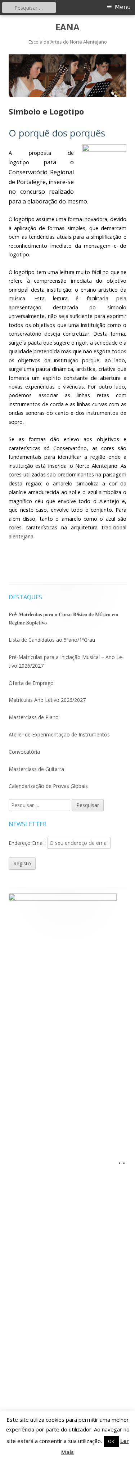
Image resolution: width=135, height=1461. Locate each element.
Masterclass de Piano (34, 717)
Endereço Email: (28, 842)
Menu (123, 7)
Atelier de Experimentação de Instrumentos (59, 734)
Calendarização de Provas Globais (48, 786)
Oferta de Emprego (31, 683)
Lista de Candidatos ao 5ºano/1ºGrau (52, 639)
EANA (67, 27)
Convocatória (24, 751)
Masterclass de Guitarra (36, 769)
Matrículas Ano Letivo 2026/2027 (47, 699)
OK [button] (111, 1441)
